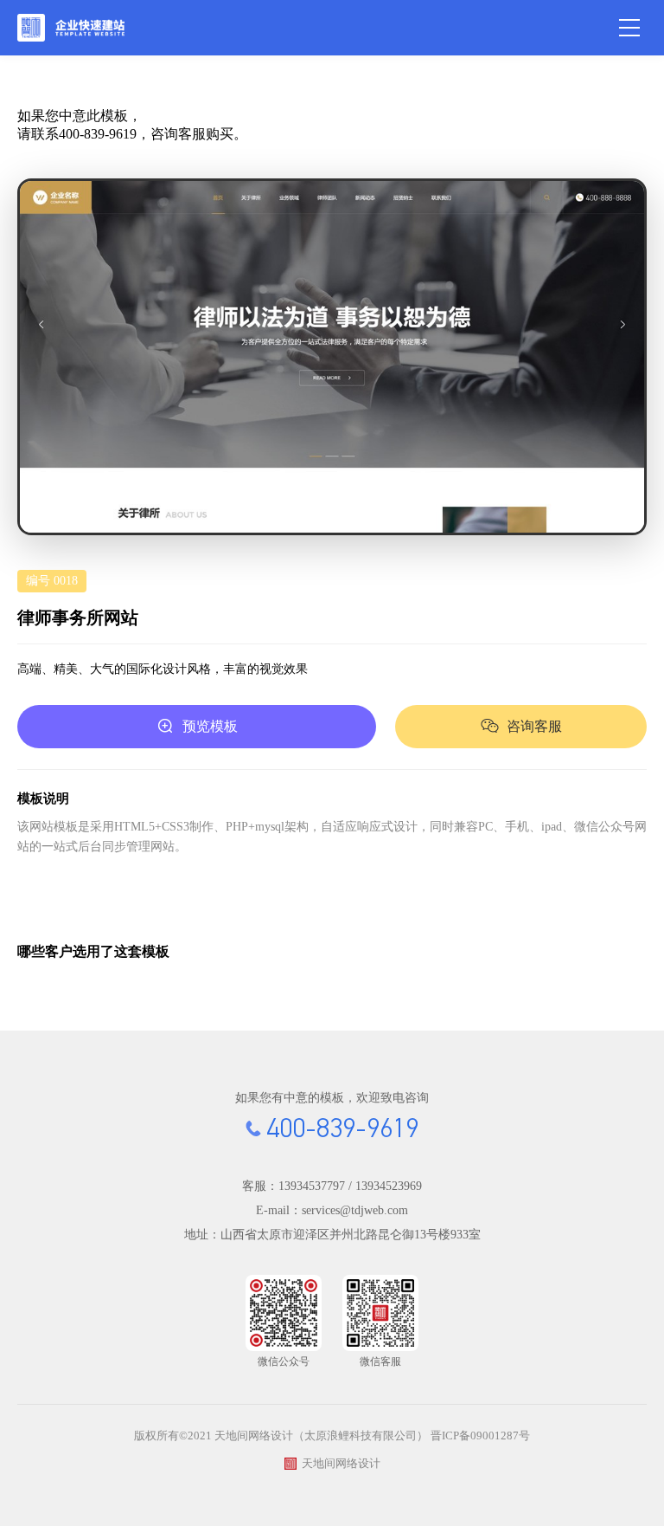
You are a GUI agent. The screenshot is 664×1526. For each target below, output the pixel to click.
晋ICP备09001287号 (480, 1435)
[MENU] (629, 27)
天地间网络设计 (341, 1463)
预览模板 (210, 726)
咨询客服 (534, 726)
